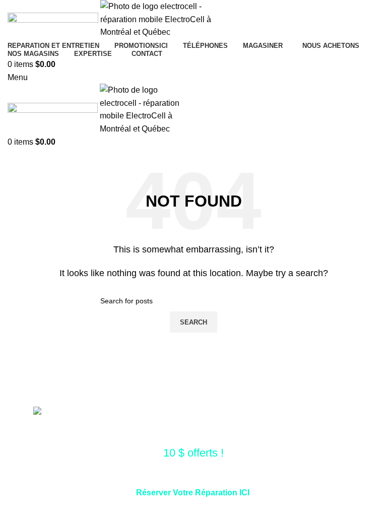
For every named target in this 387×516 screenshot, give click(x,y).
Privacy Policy (302, 505)
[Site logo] (54, 19)
